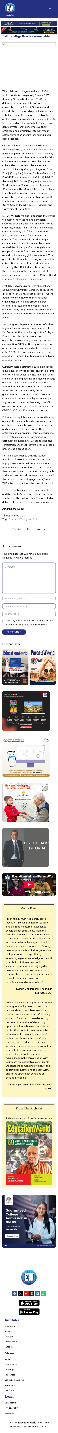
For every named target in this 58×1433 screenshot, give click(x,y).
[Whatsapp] (43, 1293)
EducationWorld (27, 1422)
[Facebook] (33, 529)
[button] (50, 9)
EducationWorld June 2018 (23, 519)
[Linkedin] (37, 1293)
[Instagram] (31, 1293)
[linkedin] (38, 529)
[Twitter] (28, 529)
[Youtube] (26, 1293)
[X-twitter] (20, 1293)
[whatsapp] (43, 529)
